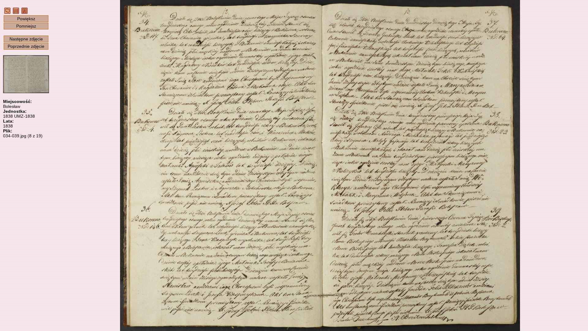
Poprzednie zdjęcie (26, 46)
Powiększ (26, 18)
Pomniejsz (26, 26)
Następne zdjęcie (26, 38)
